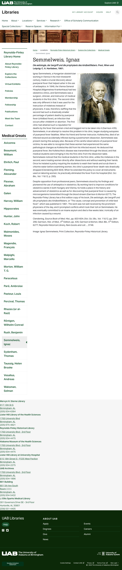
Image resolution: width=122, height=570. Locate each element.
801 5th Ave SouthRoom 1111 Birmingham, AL (9, 488)
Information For (52, 26)
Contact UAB (79, 563)
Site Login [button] (114, 563)
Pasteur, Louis (12, 293)
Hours (99, 12)
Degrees (47, 529)
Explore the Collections (11, 75)
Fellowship (10, 104)
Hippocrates (11, 208)
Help (108, 12)
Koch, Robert (12, 224)
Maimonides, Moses (11, 233)
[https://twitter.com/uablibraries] (7, 530)
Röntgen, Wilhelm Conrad (13, 322)
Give (45, 534)
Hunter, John (12, 216)
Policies (9, 91)
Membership (11, 97)
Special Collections (11, 26)
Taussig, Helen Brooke (13, 365)
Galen (7, 193)
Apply (45, 523)
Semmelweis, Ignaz (12, 342)
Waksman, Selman (10, 389)
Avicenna (9, 142)
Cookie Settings (65, 563)
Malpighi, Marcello (9, 257)
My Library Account (82, 12)
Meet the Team (12, 118)
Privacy (90, 563)
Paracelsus (10, 278)
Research (54, 20)
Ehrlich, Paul (11, 162)
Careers (88, 529)
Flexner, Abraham (9, 183)
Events (87, 523)
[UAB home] (17, 3)
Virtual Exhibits (12, 84)
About (14, 20)
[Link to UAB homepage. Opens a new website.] (23, 553)
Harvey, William (13, 201)
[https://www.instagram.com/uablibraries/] (3, 530)
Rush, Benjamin (13, 332)
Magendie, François (10, 245)
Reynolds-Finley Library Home (14, 54)
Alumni (87, 534)
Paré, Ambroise (13, 286)
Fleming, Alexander (10, 172)
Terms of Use (102, 563)
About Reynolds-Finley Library (13, 65)
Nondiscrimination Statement (13, 563)
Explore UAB (110, 3)
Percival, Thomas (14, 301)
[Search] (117, 12)
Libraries (10, 12)
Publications (11, 111)
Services (41, 20)
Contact (9, 125)
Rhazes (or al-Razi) (12, 311)
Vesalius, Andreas (9, 377)
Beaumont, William (10, 152)
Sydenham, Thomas (10, 353)
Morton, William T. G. (13, 268)
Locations (27, 20)
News (45, 539)
